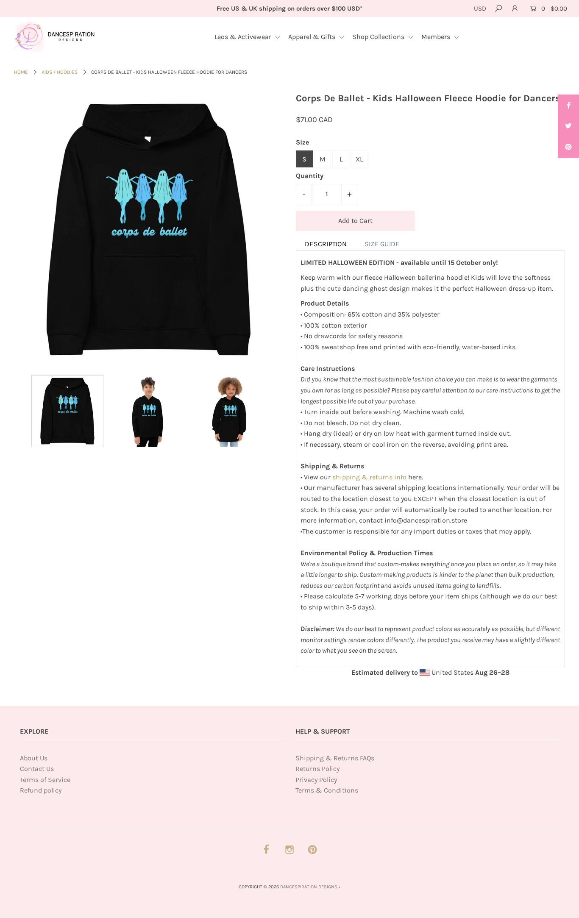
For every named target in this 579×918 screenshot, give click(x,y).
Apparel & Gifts (312, 37)
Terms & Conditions (326, 790)
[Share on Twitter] (568, 126)
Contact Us (37, 769)
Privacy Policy (316, 780)
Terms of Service (45, 780)
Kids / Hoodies (60, 72)
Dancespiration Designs (308, 887)
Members (436, 37)
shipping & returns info (369, 477)
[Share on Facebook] (568, 105)
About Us (33, 758)
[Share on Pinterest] (568, 147)
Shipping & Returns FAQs (334, 758)
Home (21, 72)
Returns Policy (317, 769)
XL (359, 159)
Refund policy (40, 790)
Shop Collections (379, 37)
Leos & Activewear (243, 37)
